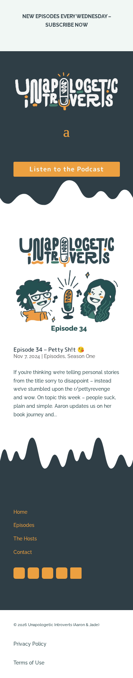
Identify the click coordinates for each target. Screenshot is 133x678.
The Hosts (25, 538)
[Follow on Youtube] (61, 573)
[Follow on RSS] (76, 573)
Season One (81, 356)
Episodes (54, 356)
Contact (22, 552)
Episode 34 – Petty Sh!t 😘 (48, 349)
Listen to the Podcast (66, 168)
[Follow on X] (33, 573)
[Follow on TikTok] (47, 573)
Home (20, 512)
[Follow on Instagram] (19, 573)
